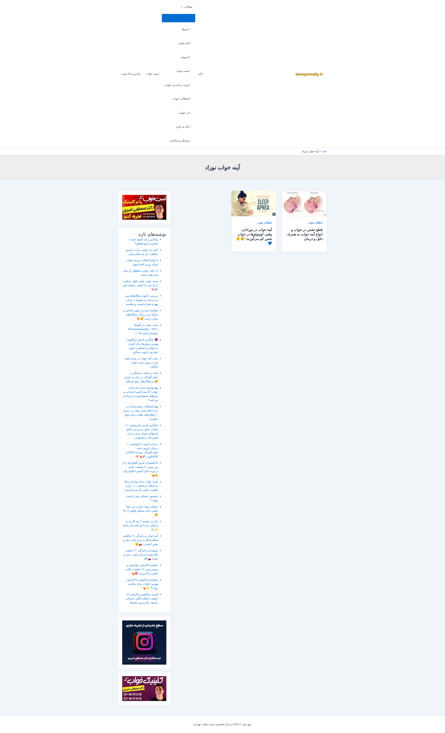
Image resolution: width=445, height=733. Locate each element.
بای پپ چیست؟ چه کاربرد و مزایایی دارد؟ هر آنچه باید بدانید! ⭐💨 (140, 525)
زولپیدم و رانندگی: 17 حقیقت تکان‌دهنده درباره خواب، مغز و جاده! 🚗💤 (141, 554)
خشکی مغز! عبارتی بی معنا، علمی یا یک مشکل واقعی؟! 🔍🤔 (140, 510)
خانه (200, 73)
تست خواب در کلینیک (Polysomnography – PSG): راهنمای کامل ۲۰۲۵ (143, 329)
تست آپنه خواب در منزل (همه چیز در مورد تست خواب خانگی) (141, 362)
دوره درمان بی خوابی (177, 84)
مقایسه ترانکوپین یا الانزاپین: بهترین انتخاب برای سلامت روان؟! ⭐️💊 (142, 583)
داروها (185, 29)
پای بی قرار (182, 126)
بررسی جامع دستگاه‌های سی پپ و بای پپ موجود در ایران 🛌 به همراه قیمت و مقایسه (141, 300)
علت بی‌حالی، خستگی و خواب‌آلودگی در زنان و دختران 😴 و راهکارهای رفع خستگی (141, 377)
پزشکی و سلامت (179, 140)
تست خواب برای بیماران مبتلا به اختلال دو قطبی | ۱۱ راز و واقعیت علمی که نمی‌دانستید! (141, 485)
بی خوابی (184, 112)
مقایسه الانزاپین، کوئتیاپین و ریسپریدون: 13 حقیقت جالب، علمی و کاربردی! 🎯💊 (141, 569)
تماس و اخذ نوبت (130, 73)
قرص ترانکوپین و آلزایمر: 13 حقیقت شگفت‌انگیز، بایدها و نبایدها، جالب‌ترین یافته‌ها (142, 598)
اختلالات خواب (181, 98)
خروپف (185, 57)
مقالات (188, 6)
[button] (182, 7)
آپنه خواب (183, 43)
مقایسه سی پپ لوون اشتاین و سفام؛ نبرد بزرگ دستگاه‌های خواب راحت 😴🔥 (140, 314)
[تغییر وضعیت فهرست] (178, 18)
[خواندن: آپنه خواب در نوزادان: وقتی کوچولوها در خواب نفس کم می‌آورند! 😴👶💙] (253, 203)
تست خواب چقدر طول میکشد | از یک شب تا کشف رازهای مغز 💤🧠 (140, 285)
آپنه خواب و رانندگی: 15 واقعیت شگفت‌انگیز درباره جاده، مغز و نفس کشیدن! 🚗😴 (140, 540)
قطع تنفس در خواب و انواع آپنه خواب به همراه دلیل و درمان (305, 234)
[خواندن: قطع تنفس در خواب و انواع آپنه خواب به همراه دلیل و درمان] (304, 203)
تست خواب (182, 70)
